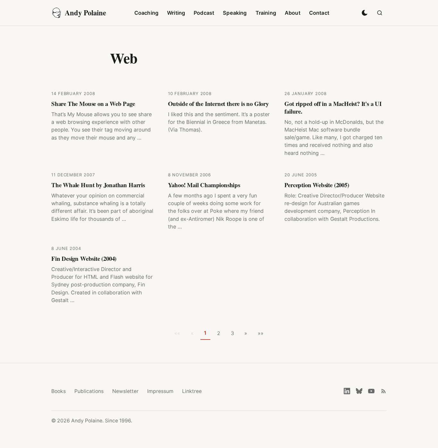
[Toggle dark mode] (365, 13)
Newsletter (125, 391)
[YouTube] (371, 391)
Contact (319, 13)
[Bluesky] (359, 391)
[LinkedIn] (347, 391)
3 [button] (232, 333)
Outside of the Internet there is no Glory (218, 103)
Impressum (160, 391)
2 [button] (218, 333)
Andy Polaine (85, 12)
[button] (245, 333)
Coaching (146, 13)
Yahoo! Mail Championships (204, 184)
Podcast (204, 13)
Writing (176, 13)
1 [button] (205, 333)
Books (58, 391)
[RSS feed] (383, 391)
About (292, 13)
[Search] (380, 13)
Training (266, 13)
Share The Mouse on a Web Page (93, 103)
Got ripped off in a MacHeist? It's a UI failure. (333, 107)
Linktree (192, 391)
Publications (89, 391)
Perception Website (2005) (316, 184)
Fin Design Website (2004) (83, 258)
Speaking (235, 13)
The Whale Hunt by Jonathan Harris (98, 184)
